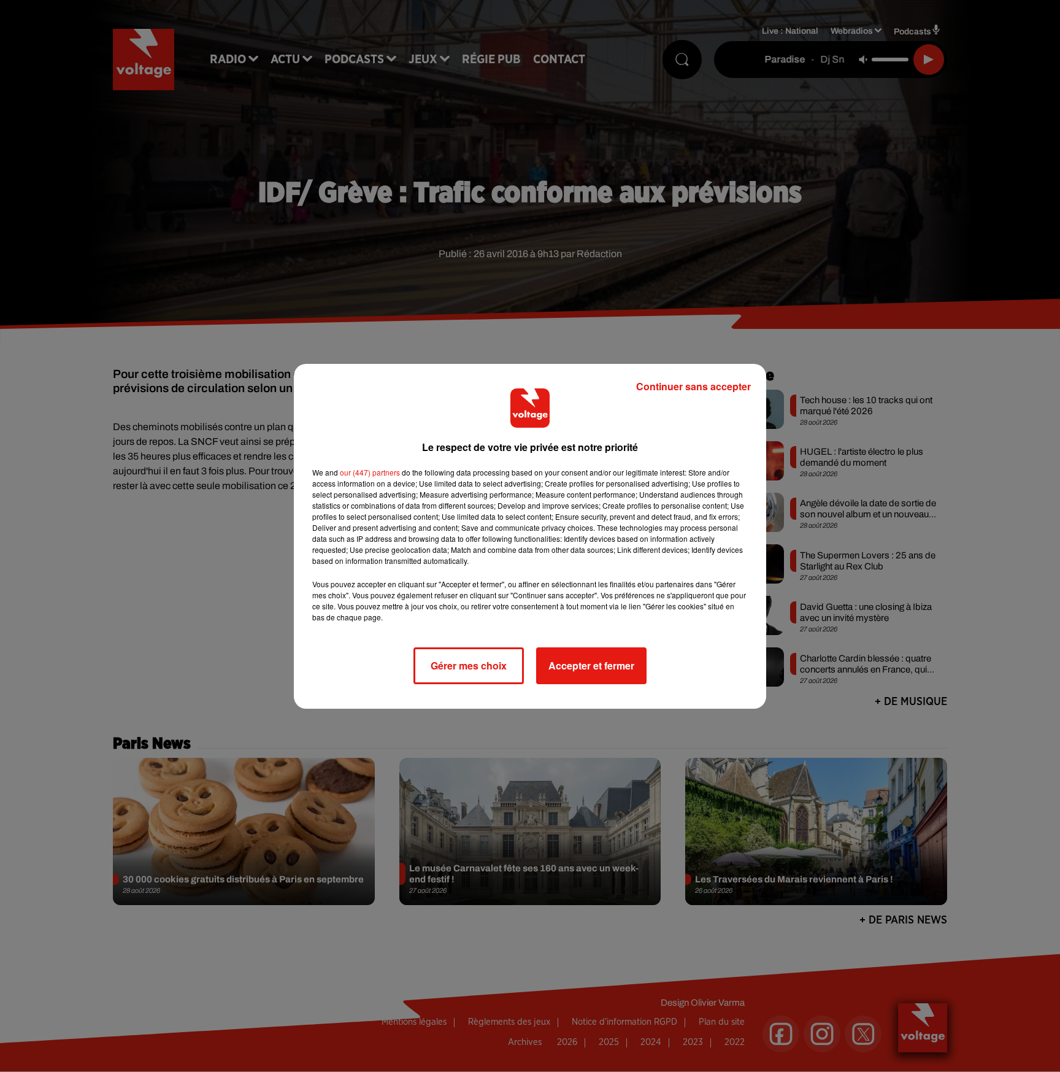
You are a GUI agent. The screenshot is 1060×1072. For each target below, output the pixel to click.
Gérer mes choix (469, 665)
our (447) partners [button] (370, 472)
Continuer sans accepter (693, 386)
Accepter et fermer (591, 665)
